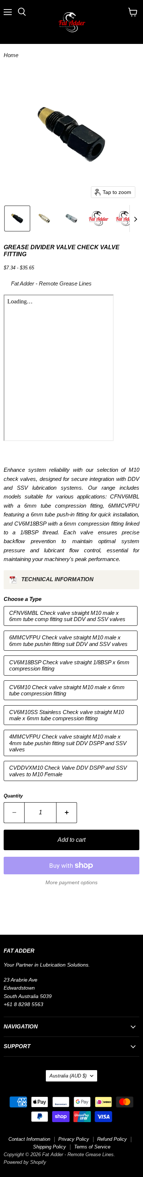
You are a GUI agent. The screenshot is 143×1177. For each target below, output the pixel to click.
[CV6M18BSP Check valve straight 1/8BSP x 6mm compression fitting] (71, 677)
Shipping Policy (49, 1147)
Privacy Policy (73, 1139)
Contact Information (29, 1139)
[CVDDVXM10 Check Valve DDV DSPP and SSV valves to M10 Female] (71, 783)
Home (11, 55)
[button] (17, 218)
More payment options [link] (71, 882)
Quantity (13, 796)
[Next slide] (135, 218)
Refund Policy (112, 1139)
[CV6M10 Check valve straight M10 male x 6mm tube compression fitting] (71, 702)
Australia (68, 1076)
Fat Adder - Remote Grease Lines (51, 283)
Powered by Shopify (25, 1162)
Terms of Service (92, 1147)
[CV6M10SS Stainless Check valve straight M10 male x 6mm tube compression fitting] (71, 727)
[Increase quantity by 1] (66, 812)
